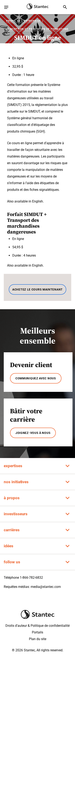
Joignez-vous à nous (32, 433)
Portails (37, 632)
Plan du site (37, 639)
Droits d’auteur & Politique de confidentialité (37, 626)
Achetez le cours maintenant (37, 289)
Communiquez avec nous (35, 378)
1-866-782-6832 (31, 578)
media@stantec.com (46, 587)
